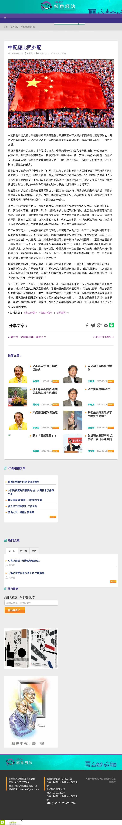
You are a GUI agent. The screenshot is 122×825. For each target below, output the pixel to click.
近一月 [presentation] (23, 551)
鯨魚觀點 (14, 27)
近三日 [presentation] (12, 551)
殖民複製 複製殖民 (99, 389)
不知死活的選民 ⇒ (103, 337)
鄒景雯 (30, 53)
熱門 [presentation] (34, 551)
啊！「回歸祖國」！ (45, 435)
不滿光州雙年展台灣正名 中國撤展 (26, 573)
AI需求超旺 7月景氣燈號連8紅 (24, 560)
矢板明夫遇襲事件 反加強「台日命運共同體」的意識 (100, 439)
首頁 (6, 27)
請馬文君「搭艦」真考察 (21, 512)
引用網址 (61, 312)
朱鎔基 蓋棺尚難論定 (45, 412)
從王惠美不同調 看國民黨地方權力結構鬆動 (45, 393)
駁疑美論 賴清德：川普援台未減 (25, 500)
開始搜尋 (13, 610)
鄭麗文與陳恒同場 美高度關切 (24, 481)
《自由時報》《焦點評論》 (38, 312)
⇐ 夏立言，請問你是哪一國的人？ (27, 337)
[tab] (12, 551)
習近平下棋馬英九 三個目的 (22, 506)
